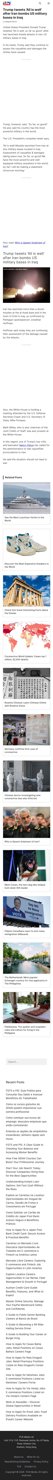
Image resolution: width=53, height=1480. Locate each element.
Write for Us (33, 1456)
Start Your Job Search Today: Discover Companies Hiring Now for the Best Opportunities (25, 1172)
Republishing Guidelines (17, 1461)
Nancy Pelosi (26, 445)
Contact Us (30, 1466)
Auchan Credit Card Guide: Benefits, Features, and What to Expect (24, 1291)
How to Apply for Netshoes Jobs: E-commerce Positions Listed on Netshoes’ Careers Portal (25, 1378)
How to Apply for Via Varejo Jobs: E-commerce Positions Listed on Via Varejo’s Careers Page (26, 1392)
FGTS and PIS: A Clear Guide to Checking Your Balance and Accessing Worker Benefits (24, 1148)
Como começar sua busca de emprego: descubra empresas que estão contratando (26, 1121)
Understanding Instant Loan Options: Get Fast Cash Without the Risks (24, 1185)
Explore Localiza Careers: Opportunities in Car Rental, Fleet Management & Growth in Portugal (26, 1278)
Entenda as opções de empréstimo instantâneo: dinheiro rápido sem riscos (26, 1135)
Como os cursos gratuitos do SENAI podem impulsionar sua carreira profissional (24, 1108)
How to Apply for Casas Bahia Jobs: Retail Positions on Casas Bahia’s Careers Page (24, 1348)
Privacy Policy (41, 1461)
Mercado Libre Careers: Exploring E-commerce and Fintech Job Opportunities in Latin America (25, 1264)
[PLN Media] (5, 3)
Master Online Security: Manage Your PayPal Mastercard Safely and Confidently (25, 1305)
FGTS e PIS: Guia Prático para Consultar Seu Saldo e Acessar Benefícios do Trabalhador (24, 1094)
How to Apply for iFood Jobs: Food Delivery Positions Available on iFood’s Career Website (26, 1415)
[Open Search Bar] (39, 3)
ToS (19, 1466)
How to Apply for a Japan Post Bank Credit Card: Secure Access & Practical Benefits (25, 1233)
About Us (18, 1456)
